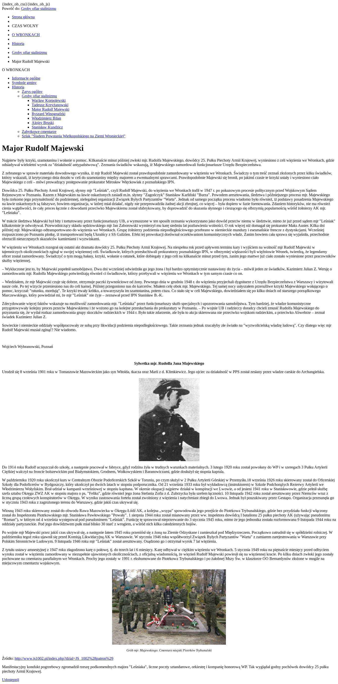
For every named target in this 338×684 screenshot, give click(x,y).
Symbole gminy (24, 83)
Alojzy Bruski (43, 123)
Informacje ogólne (26, 78)
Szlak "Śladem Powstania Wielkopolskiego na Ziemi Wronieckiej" (73, 136)
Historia (18, 87)
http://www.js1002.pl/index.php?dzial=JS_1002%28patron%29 (64, 658)
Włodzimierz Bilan (46, 118)
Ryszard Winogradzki (48, 114)
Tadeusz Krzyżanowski (50, 105)
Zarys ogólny (32, 91)
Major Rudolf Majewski (50, 109)
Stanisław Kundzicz (47, 127)
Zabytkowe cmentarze (39, 131)
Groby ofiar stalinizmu (38, 8)
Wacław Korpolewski (49, 100)
